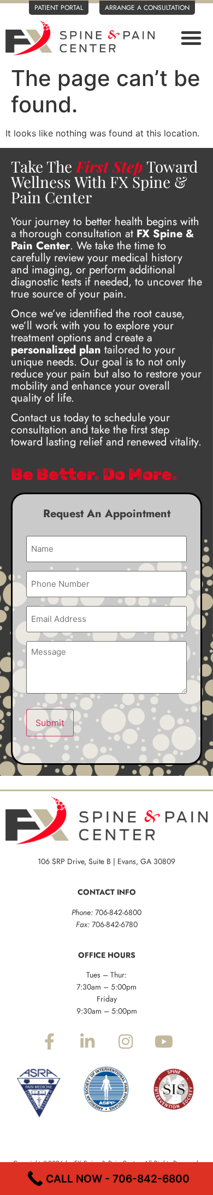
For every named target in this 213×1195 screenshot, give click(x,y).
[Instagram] (125, 1041)
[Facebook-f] (49, 1041)
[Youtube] (163, 1041)
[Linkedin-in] (87, 1041)
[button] (191, 37)
